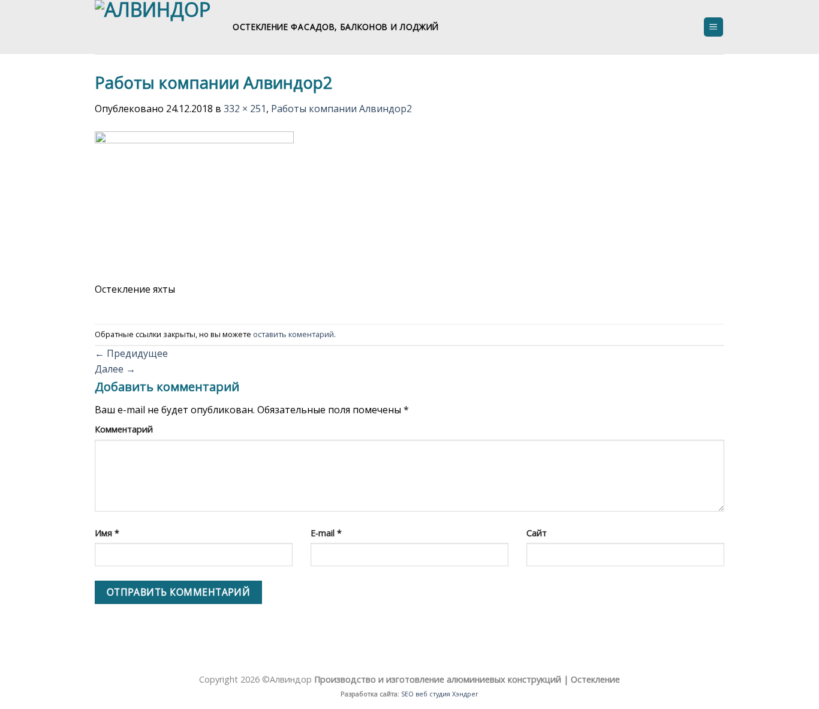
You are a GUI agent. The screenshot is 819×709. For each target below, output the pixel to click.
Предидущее (131, 353)
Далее (115, 368)
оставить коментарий (293, 334)
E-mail (326, 533)
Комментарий (124, 429)
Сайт (536, 533)
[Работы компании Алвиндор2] (194, 205)
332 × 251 (245, 108)
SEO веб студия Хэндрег (439, 693)
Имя (107, 533)
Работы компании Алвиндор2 (341, 108)
